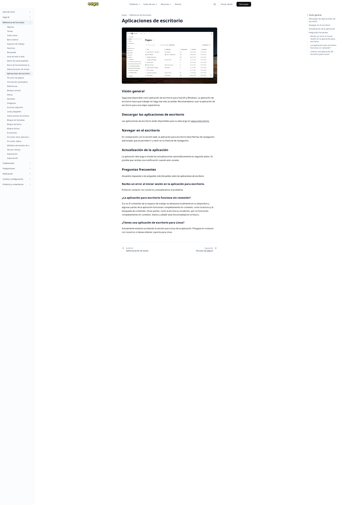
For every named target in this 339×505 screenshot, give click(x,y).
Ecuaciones (12, 132)
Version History (13, 149)
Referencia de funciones (140, 15)
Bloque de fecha (14, 124)
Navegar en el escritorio (319, 25)
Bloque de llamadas (16, 120)
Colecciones (12, 35)
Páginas (10, 27)
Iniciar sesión (227, 4)
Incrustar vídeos (14, 141)
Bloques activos (14, 90)
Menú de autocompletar (17, 61)
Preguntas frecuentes (318, 32)
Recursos (165, 4)
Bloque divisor (13, 128)
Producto (134, 4)
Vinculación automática (17, 82)
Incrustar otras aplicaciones (19, 137)
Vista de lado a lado (15, 56)
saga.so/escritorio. (200, 121)
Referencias (12, 86)
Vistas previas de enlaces (18, 116)
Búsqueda (11, 52)
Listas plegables (14, 111)
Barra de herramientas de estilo (20, 65)
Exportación (12, 154)
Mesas (10, 94)
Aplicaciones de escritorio (18, 73)
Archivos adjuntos (15, 107)
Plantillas (11, 99)
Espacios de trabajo (15, 44)
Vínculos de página (15, 77)
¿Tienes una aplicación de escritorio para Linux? (321, 52)
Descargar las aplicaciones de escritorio (322, 20)
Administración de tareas (18, 69)
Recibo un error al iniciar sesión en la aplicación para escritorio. (322, 39)
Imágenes (11, 103)
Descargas (243, 4)
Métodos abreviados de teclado (20, 145)
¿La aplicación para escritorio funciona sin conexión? (323, 46)
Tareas (10, 31)
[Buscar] (214, 4)
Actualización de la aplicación (322, 29)
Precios (178, 4)
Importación (12, 158)
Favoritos (11, 48)
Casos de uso (149, 4)
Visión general (315, 15)
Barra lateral (12, 39)
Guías (124, 15)
